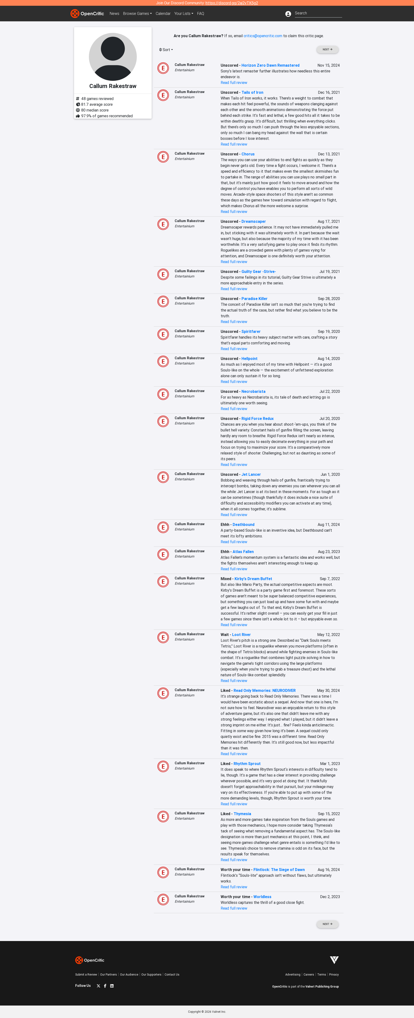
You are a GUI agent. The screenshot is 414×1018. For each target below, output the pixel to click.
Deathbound (243, 524)
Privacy (334, 974)
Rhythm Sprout (247, 763)
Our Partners (108, 974)
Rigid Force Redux (258, 418)
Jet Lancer (251, 474)
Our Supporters (151, 974)
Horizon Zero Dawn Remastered (270, 65)
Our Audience (129, 974)
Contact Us (172, 974)
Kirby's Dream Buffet (253, 578)
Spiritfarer (251, 331)
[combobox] (318, 13)
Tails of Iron (252, 92)
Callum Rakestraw (190, 65)
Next (326, 49)
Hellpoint (250, 358)
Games (136, 13)
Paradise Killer (255, 298)
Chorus (248, 154)
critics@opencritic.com (263, 35)
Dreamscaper (254, 221)
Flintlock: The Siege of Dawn (279, 869)
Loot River (241, 634)
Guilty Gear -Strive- (259, 271)
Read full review (234, 82)
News (114, 13)
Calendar (163, 13)
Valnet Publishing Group (322, 986)
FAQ (200, 13)
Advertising (292, 974)
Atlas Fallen (243, 551)
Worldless (262, 896)
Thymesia (242, 813)
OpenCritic (279, 986)
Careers (309, 974)
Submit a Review (86, 974)
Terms (321, 974)
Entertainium (184, 70)
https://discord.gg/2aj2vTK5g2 (232, 2)
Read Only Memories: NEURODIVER (265, 690)
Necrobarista (253, 391)
